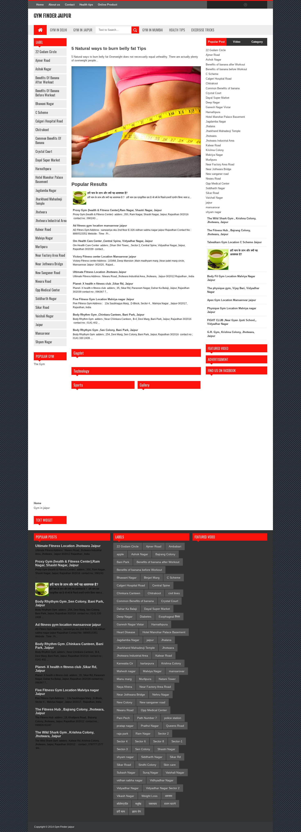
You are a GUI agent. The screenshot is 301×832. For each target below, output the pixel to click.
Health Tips (177, 29)
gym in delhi (58, 29)
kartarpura (147, 663)
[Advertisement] (50, 433)
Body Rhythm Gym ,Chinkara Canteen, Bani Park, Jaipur (108, 314)
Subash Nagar (126, 772)
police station (172, 718)
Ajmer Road (42, 60)
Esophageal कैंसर (169, 616)
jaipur (39, 324)
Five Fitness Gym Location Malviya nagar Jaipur (103, 299)
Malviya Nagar (44, 238)
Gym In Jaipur (82, 29)
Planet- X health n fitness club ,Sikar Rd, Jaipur (103, 283)
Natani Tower (167, 679)
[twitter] (220, 5)
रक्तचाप (153, 803)
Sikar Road (42, 307)
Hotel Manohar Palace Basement (49, 179)
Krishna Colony (215, 150)
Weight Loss (149, 796)
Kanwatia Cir (125, 663)
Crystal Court (43, 151)
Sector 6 (140, 741)
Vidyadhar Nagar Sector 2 (163, 788)
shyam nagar (43, 341)
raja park (122, 733)
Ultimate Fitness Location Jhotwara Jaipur (99, 272)
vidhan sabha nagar (130, 780)
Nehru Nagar (160, 694)
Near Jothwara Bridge (49, 263)
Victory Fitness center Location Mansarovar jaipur (104, 256)
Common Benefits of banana (48, 140)
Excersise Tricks (202, 29)
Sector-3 (122, 749)
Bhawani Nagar (44, 103)
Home (40, 4)
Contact (70, 4)
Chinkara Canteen (128, 593)
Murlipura (41, 246)
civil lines (174, 593)
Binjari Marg (152, 577)
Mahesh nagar (126, 671)
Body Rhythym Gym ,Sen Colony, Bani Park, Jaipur (105, 330)
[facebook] (211, 5)
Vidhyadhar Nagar (161, 780)
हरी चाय (121, 811)
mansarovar (42, 333)
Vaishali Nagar (44, 316)
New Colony (124, 702)
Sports (78, 385)
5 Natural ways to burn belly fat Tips (108, 48)
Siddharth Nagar (46, 298)
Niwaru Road (43, 281)
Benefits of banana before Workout (47, 92)
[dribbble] (245, 5)
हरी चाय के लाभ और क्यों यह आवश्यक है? (107, 193)
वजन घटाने (170, 803)
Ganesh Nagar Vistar (218, 107)
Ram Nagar (143, 733)
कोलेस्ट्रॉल (122, 803)
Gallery (144, 385)
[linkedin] (254, 5)
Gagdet (79, 353)
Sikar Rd (175, 757)
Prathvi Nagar (150, 725)
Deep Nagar (213, 102)
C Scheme (41, 112)
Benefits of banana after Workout (47, 80)
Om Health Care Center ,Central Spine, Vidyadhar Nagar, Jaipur (113, 241)
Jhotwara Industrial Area (51, 220)
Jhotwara (41, 211)
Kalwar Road (43, 229)
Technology (81, 371)
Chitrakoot (42, 129)
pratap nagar (125, 725)
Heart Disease (126, 632)
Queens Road (175, 725)
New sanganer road (47, 272)
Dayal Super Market (47, 160)
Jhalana (210, 126)
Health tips (86, 4)
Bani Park (123, 562)
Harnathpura (43, 168)
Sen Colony (142, 749)
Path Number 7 (147, 718)
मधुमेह (138, 803)
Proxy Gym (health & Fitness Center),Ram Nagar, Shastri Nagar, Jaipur (117, 210)
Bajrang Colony (165, 554)
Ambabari (175, 546)
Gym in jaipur (42, 507)
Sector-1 (176, 741)
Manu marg (124, 679)
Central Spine (161, 585)
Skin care (170, 764)
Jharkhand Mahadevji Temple (48, 201)
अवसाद (168, 796)
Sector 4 (122, 741)
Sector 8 (158, 741)
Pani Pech (123, 718)
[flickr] (237, 5)
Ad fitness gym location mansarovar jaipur (100, 225)
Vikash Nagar (125, 796)
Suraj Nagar (150, 772)
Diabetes (145, 616)
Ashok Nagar (43, 68)
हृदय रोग (136, 811)
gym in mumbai (152, 29)
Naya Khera (124, 686)
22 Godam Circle (46, 51)
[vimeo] (228, 5)
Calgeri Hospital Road (49, 121)
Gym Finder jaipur (64, 826)
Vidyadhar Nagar (128, 788)
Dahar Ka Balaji (127, 608)
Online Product (107, 4)
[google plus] (263, 5)
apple (120, 554)
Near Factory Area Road (50, 255)
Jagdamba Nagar (46, 190)
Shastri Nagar (166, 749)
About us (54, 4)
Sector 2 (163, 733)
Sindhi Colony (147, 764)
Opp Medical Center (47, 289)
